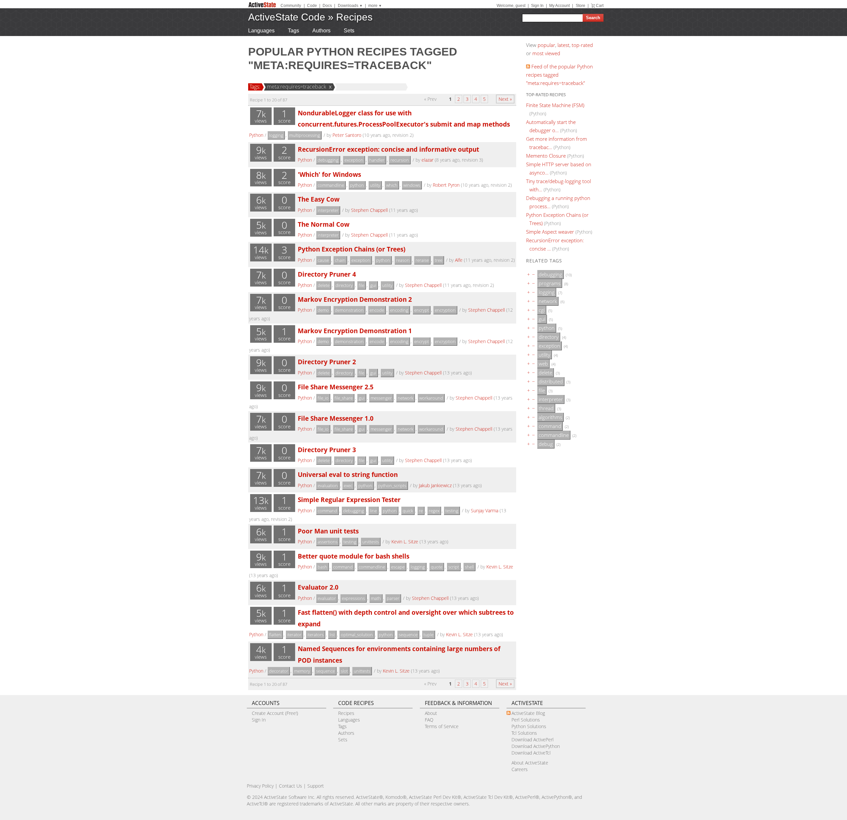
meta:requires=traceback (297, 86)
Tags (293, 30)
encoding (399, 310)
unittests (370, 542)
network (405, 398)
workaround (431, 398)
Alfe (459, 260)
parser (393, 598)
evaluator (327, 598)
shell (469, 567)
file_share (343, 398)
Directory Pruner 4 (327, 274)
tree (438, 260)
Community (291, 5)
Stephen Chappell (369, 210)
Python (256, 135)
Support (315, 786)
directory (344, 285)
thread (546, 408)
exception (353, 160)
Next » (505, 99)
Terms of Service (442, 726)
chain (340, 260)
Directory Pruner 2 (327, 361)
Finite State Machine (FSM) (555, 105)
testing (451, 511)
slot (344, 671)
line (373, 511)
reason (403, 260)
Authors (321, 30)
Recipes (354, 17)
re (421, 511)
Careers (520, 769)
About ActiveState (530, 763)
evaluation (328, 485)
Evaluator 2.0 (318, 587)
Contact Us (290, 786)
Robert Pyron (446, 185)
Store (580, 5)
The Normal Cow (323, 224)
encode (377, 310)
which (391, 185)
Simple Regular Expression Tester (349, 499)
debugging (328, 160)
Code (312, 5)
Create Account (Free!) (275, 713)
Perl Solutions (526, 720)
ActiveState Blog (528, 713)
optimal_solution (357, 635)
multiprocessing (304, 135)
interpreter (328, 210)
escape (398, 567)
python (357, 185)
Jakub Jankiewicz (435, 485)
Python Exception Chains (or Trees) (351, 249)
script (453, 567)
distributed (551, 381)
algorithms (550, 417)
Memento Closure (546, 155)
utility (375, 185)
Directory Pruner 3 (327, 449)
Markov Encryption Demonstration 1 (355, 330)
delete (324, 285)
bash (322, 567)
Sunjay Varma (484, 510)
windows (411, 185)
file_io (323, 398)
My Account (559, 5)
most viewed (546, 53)
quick (408, 511)
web (543, 363)
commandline (331, 185)
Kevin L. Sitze (404, 541)
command (327, 511)
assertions (327, 542)
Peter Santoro (347, 135)
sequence (408, 635)
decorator (278, 671)
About (431, 713)
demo (323, 310)
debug (546, 444)
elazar (427, 160)
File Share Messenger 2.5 (336, 386)
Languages (261, 30)
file (361, 285)
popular (546, 45)
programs (549, 283)
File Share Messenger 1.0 (336, 418)
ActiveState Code (286, 17)
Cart (599, 5)
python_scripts (392, 485)
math (376, 598)
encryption (445, 310)
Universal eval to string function (348, 474)
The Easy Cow (318, 199)
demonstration (349, 310)
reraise (422, 260)
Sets (349, 30)
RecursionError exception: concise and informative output (388, 149)
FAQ (429, 720)
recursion (399, 160)
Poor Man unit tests (328, 531)
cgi (542, 310)
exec (348, 485)
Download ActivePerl (533, 739)
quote (436, 567)
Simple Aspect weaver (550, 231)
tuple (428, 635)
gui (373, 285)
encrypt (421, 310)
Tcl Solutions (524, 733)
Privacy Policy (260, 786)
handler (376, 160)
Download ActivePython (536, 746)
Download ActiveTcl (531, 753)
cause (323, 260)
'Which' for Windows (329, 174)
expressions (353, 598)
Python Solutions (529, 726)
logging (276, 135)
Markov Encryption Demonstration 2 (355, 299)
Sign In (537, 5)
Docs (327, 5)
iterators (315, 635)
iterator (294, 635)
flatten (275, 635)
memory (302, 671)
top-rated (582, 45)
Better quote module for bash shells (353, 556)
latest (563, 45)
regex (434, 511)
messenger (381, 398)
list (332, 635)
